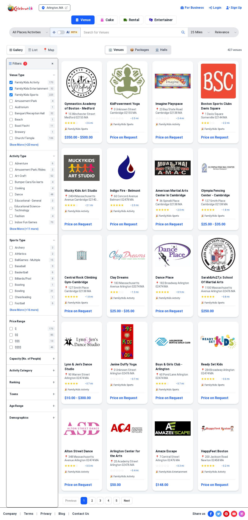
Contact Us (80, 514)
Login (217, 7)
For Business (194, 7)
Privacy (45, 514)
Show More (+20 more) (24, 144)
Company (10, 514)
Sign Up (236, 7)
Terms (28, 514)
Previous (71, 500)
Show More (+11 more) (24, 228)
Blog (62, 514)
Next (127, 500)
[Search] (183, 32)
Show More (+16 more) (24, 309)
